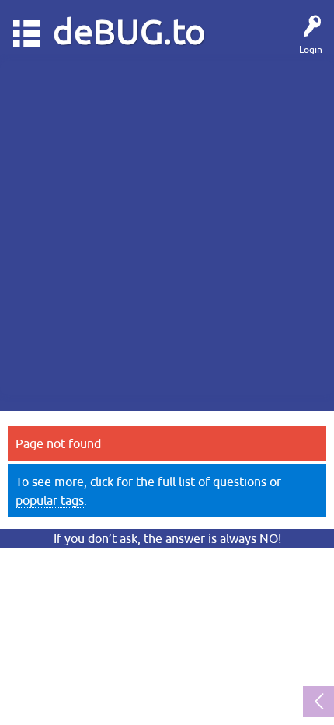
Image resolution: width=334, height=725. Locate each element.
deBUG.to (129, 31)
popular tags (50, 500)
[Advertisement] (167, 228)
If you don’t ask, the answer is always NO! (167, 538)
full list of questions (212, 482)
